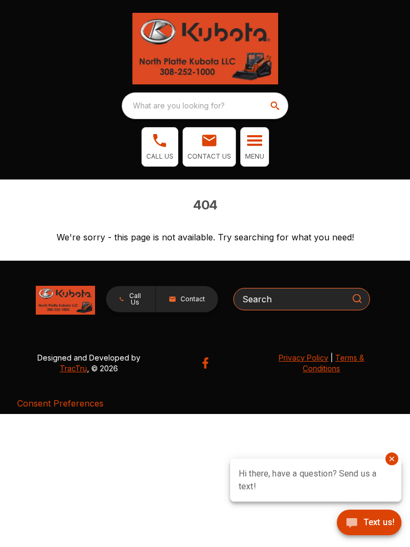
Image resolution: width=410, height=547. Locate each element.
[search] (276, 105)
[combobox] (205, 106)
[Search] (357, 298)
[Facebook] (205, 363)
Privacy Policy (303, 357)
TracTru (73, 368)
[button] (159, 147)
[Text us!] (369, 523)
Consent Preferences (60, 403)
